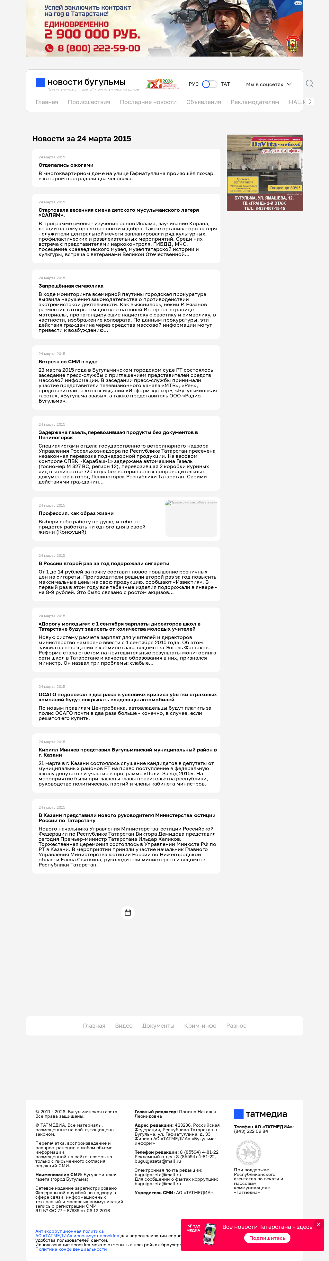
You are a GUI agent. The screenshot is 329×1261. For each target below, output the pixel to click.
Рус (194, 84)
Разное (236, 1025)
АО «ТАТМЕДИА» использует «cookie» (77, 1235)
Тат (225, 84)
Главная (47, 101)
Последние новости (148, 101)
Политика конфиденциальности (71, 1249)
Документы (158, 1025)
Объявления (203, 101)
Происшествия (89, 101)
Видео (124, 1025)
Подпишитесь (267, 1238)
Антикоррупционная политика (69, 1231)
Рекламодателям (255, 101)
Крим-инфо (200, 1025)
